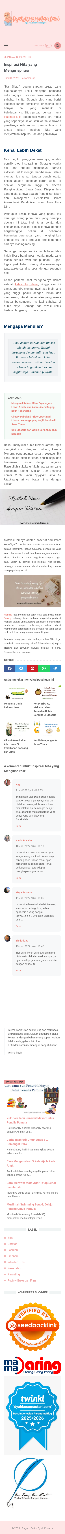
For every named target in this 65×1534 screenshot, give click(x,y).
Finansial (13, 1256)
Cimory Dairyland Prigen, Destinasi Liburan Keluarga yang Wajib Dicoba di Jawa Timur (33, 420)
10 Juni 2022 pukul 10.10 (30, 846)
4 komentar (28, 78)
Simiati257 (22, 940)
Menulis (8, 614)
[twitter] (21, 668)
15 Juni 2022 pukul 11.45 (30, 946)
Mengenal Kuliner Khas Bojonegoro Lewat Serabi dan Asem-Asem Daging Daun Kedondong (33, 407)
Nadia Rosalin (24, 840)
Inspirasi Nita (12, 116)
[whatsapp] (44, 668)
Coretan (13, 1244)
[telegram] (55, 668)
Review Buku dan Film (22, 1280)
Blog (10, 1237)
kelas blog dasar (26, 284)
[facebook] (9, 668)
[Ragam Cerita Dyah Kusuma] (32, 20)
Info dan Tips (16, 1262)
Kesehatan (14, 1268)
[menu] (8, 45)
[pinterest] (32, 668)
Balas (18, 826)
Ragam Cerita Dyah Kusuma (37, 1528)
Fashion (13, 1250)
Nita (18, 784)
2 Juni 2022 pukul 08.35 (29, 790)
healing (7, 618)
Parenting (14, 1274)
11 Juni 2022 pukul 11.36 (30, 898)
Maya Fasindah (24, 892)
